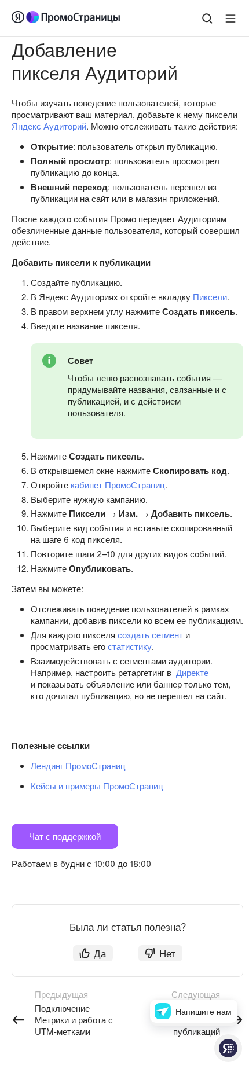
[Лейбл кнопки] (230, 18)
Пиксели (210, 297)
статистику (130, 646)
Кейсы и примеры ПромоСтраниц (97, 786)
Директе (192, 672)
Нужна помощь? (228, 1048)
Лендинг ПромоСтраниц (78, 765)
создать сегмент (150, 635)
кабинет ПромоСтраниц (118, 485)
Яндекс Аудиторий (49, 126)
